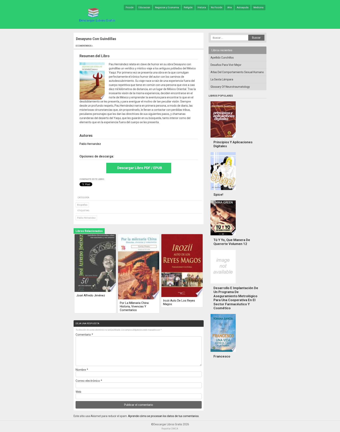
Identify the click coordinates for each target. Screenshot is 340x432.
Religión (188, 7)
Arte (229, 7)
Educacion (144, 7)
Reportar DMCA (170, 428)
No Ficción (216, 7)
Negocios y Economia (167, 7)
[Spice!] (223, 191)
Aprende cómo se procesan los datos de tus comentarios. (163, 416)
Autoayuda (243, 7)
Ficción (130, 7)
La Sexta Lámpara (222, 79)
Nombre (82, 369)
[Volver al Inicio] (96, 15)
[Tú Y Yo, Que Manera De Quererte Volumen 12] (223, 236)
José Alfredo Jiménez (90, 295)
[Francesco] (223, 352)
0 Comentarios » (84, 46)
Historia (202, 7)
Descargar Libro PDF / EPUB (139, 168)
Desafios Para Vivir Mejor (226, 64)
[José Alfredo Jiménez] (95, 263)
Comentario (84, 334)
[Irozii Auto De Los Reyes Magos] (182, 266)
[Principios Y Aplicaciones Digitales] (223, 138)
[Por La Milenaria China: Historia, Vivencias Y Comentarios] (139, 267)
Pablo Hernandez (86, 218)
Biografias (82, 205)
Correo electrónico (89, 381)
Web (78, 392)
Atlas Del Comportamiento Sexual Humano (237, 72)
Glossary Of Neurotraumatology (230, 86)
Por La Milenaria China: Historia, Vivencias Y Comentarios (134, 306)
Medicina (258, 7)
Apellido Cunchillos (222, 57)
